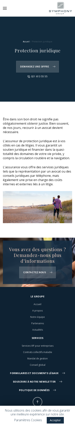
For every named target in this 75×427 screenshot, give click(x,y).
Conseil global (37, 365)
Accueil (26, 41)
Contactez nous (34, 272)
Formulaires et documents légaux (34, 373)
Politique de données (34, 390)
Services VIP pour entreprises (37, 345)
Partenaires (37, 323)
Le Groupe (38, 296)
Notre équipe (37, 317)
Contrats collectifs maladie (37, 352)
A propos (37, 310)
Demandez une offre (34, 66)
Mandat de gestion (37, 358)
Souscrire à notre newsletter (35, 381)
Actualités (37, 329)
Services (37, 338)
